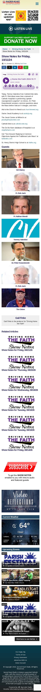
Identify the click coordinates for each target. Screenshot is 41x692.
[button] (37, 3)
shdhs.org (32, 143)
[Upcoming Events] (20, 560)
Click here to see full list (26, 639)
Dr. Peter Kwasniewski (20, 263)
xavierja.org (27, 113)
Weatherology (32, 689)
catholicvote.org (21, 124)
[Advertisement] (20, 16)
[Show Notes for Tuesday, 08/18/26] (20, 401)
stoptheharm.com (8, 130)
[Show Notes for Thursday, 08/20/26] (20, 361)
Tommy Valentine (20, 240)
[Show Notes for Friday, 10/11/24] (20, 158)
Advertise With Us (20, 660)
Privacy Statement (20, 657)
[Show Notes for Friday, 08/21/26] (20, 341)
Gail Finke (23, 63)
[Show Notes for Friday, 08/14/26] (20, 441)
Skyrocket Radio (26, 687)
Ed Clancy (20, 170)
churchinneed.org (31, 110)
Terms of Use (20, 655)
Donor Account (20, 663)
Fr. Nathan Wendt (20, 216)
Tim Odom (20, 309)
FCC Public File (20, 652)
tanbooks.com (7, 139)
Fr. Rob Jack (21, 193)
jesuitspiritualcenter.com (11, 120)
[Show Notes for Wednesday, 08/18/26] (20, 381)
